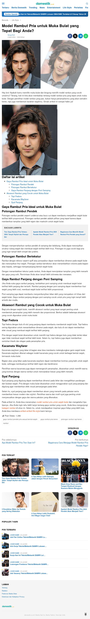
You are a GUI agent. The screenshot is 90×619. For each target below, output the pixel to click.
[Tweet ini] (75, 36)
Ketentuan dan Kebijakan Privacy (13, 597)
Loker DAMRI (14, 535)
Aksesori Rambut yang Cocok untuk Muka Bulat (28, 193)
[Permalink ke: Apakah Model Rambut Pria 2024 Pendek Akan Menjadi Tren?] (74, 499)
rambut (5, 423)
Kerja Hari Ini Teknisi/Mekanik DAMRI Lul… (27, 555)
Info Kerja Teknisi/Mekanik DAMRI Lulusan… (28, 546)
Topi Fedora (16, 196)
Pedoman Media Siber (9, 593)
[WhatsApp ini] (85, 36)
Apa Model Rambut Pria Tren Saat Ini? (18, 441)
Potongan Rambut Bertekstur (24, 187)
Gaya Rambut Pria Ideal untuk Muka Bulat (25, 181)
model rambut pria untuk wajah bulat (52, 401)
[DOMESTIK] (45, 3)
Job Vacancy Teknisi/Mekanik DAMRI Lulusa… (29, 573)
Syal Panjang (17, 202)
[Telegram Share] (80, 36)
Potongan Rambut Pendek (22, 184)
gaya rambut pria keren (49, 419)
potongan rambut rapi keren (71, 419)
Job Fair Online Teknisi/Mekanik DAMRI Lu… (28, 537)
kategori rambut (9, 407)
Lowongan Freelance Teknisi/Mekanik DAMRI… (29, 564)
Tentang (4, 588)
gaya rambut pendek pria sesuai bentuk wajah (20, 419)
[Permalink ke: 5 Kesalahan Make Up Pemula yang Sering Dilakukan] (15, 499)
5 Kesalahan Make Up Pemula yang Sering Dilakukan (13, 510)
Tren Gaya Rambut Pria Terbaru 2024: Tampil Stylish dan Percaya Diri (16, 234)
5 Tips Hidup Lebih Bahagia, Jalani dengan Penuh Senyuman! (44, 477)
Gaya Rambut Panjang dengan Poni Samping (30, 190)
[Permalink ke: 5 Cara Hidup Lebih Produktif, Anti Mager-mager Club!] (45, 502)
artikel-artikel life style (30, 410)
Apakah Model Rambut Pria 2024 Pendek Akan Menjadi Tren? (74, 510)
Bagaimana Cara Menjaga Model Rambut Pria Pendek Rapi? (68, 442)
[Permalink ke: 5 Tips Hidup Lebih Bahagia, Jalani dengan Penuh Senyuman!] (45, 467)
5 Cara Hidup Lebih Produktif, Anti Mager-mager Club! (43, 514)
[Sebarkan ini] (70, 36)
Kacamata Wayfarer (20, 199)
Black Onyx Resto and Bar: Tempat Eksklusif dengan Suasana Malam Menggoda (71, 486)
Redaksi (4, 591)
